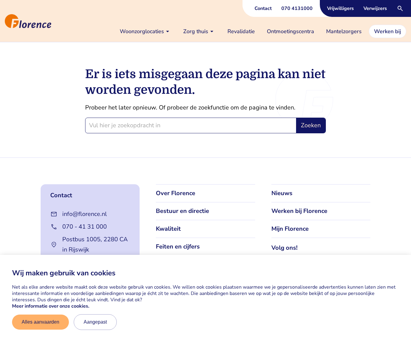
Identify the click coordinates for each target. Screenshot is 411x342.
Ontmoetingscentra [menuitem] (290, 31)
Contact (263, 8)
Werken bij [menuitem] (387, 31)
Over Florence (175, 193)
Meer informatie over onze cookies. (50, 306)
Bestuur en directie (182, 211)
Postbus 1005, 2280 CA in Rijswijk (95, 244)
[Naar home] (2, 21)
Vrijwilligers (340, 8)
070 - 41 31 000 (84, 227)
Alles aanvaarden (40, 322)
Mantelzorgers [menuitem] (344, 31)
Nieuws (281, 193)
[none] (145, 31)
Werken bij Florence (299, 211)
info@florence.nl (84, 214)
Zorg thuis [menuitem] (195, 31)
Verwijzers (375, 8)
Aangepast (95, 322)
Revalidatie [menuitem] (241, 31)
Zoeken (311, 125)
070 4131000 (297, 8)
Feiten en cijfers (178, 246)
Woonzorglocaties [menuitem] (142, 31)
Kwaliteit (168, 229)
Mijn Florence (290, 229)
